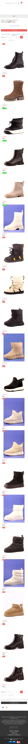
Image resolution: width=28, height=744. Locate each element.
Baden (3, 75)
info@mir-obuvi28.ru (14, 727)
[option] (14, 57)
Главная (2, 19)
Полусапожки (15, 19)
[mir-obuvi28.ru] (14, 10)
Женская (8, 19)
